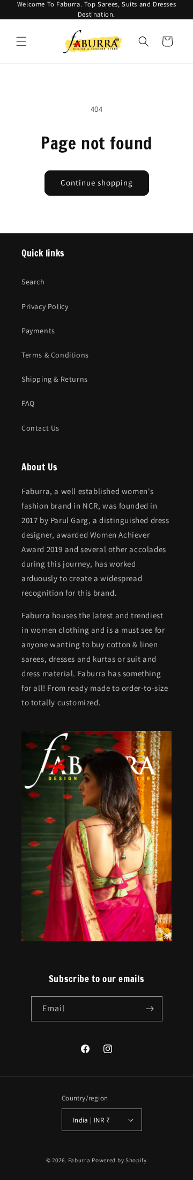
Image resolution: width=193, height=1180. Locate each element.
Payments (38, 330)
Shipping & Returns (54, 379)
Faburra (79, 1160)
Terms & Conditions (55, 355)
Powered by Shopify (119, 1160)
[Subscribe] (150, 1008)
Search (33, 282)
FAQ (28, 403)
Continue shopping (97, 182)
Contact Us (40, 428)
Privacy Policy (44, 306)
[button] (21, 41)
